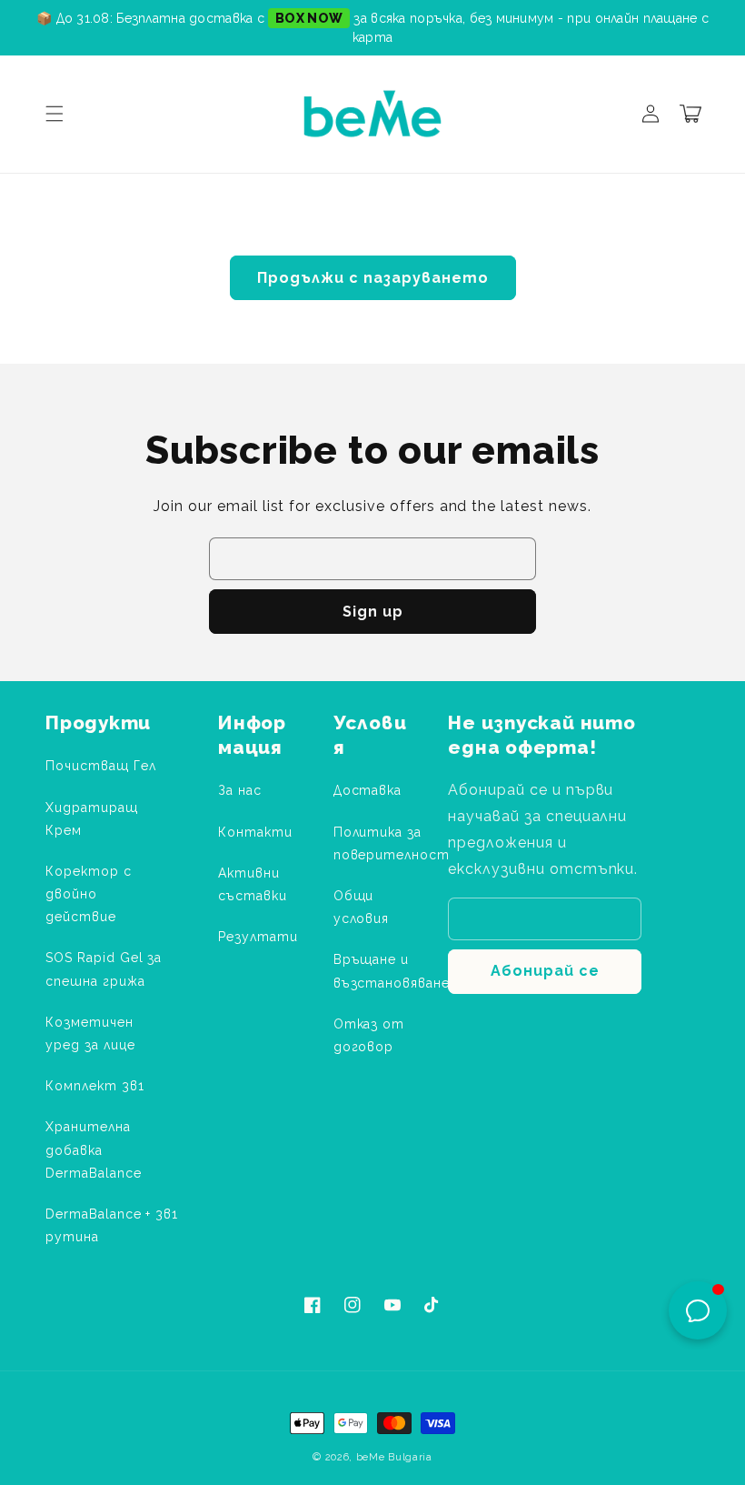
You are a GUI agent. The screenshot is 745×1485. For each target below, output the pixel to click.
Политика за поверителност (391, 843)
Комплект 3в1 (94, 1086)
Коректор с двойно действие (88, 894)
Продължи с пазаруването (373, 277)
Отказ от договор (369, 1035)
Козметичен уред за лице (90, 1033)
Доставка (367, 790)
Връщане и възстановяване (391, 970)
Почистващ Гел (100, 765)
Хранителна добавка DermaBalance (93, 1149)
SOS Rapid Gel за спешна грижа (103, 969)
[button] (54, 114)
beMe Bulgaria (394, 1457)
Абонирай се (545, 970)
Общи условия (361, 907)
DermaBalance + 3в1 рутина (111, 1225)
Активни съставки (252, 884)
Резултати (258, 936)
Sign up (373, 611)
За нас (240, 790)
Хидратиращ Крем (91, 819)
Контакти (255, 832)
